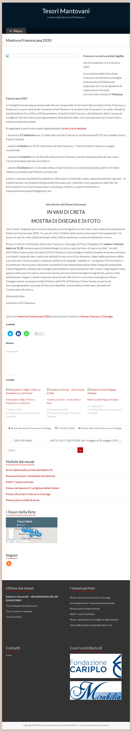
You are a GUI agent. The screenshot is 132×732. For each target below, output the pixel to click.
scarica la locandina (73, 128)
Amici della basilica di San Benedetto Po (29, 469)
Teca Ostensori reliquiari (19, 611)
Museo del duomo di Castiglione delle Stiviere (32, 488)
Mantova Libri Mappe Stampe (103, 399)
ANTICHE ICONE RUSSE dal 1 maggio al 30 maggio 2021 (86, 440)
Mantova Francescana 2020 (33, 316)
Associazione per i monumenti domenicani (30, 475)
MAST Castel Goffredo (20, 482)
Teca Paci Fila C (14, 616)
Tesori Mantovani (66, 11)
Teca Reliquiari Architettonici (21, 605)
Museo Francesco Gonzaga (96, 316)
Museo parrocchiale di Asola (22, 500)
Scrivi (9, 655)
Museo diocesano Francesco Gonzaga (31, 428)
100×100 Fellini (21, 440)
